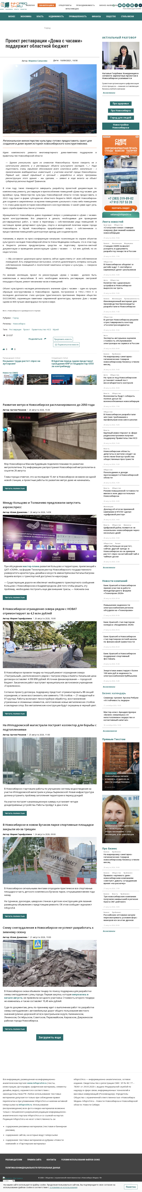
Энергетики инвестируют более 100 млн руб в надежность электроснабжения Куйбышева (121, 673)
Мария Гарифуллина (21, 618)
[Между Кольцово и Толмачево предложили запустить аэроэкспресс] (50, 538)
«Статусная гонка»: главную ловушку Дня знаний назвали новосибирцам (119, 230)
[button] (113, 5)
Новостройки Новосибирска (120, 126)
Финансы (127, 525)
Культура (107, 225)
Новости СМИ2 (10, 372)
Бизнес (107, 243)
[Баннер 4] (86, 379)
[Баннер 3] (62, 379)
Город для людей (120, 117)
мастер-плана (31, 566)
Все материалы (109, 93)
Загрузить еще (50, 1037)
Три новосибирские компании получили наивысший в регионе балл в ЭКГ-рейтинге (121, 899)
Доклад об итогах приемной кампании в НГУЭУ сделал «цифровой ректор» (119, 512)
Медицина (128, 243)
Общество (118, 225)
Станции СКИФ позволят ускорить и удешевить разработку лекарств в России (120, 248)
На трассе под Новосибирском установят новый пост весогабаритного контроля (120, 380)
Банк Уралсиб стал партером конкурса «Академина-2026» (119, 623)
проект (26, 329)
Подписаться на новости (67, 345)
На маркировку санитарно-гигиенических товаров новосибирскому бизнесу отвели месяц (121, 360)
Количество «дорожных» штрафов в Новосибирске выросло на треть (117, 285)
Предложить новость (63, 339)
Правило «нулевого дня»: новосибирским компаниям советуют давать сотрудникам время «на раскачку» (120, 879)
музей (56, 329)
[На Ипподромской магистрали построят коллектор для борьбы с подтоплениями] (50, 760)
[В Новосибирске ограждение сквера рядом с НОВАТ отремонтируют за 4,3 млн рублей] (50, 644)
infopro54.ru (25, 1104)
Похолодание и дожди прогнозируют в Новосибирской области (121, 475)
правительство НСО (41, 329)
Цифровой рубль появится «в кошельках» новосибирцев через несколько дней (121, 530)
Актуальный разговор (119, 37)
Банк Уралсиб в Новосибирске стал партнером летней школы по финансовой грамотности (120, 639)
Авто (106, 280)
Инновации (117, 243)
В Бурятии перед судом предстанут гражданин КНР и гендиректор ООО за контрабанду (73, 364)
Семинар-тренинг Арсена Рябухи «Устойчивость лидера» (121, 699)
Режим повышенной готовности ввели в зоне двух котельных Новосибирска (121, 493)
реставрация (15, 329)
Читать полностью (15, 488)
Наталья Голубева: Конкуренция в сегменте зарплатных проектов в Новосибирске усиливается (120, 76)
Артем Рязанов (18, 410)
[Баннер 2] (37, 379)
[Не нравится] (12, 349)
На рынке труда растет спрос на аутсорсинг (21, 362)
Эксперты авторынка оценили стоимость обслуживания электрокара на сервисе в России (121, 341)
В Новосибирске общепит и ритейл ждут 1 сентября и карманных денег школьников (120, 267)
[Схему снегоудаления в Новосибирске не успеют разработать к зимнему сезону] (50, 963)
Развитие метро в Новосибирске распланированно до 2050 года (49, 405)
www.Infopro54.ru (36, 1083)
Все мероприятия (110, 731)
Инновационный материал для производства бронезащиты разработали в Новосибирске (120, 304)
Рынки (118, 543)
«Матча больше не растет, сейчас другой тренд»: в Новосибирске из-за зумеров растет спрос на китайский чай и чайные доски (121, 551)
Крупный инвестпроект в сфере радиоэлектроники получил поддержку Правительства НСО (120, 435)
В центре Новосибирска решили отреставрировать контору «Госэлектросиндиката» (121, 322)
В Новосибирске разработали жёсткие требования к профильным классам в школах (120, 417)
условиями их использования (63, 1187)
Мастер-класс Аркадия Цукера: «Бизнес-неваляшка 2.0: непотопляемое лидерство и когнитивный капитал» (120, 716)
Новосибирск (19, 323)
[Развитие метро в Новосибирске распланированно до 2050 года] (50, 436)
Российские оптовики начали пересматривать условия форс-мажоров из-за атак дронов (121, 917)
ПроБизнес (116, 354)
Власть (107, 393)
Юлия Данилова (18, 512)
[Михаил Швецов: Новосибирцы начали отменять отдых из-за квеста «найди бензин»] (121, 766)
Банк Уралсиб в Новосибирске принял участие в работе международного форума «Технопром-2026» (120, 589)
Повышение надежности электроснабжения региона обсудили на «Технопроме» (118, 608)
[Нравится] (4, 349)
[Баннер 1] (13, 379)
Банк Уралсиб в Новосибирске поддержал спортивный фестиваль (120, 656)
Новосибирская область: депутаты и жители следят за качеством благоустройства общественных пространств (120, 455)
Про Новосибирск (121, 110)
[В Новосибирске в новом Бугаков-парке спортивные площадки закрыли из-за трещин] (50, 860)
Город (47, 28)
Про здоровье (121, 103)
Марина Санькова (38, 60)
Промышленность (131, 298)
